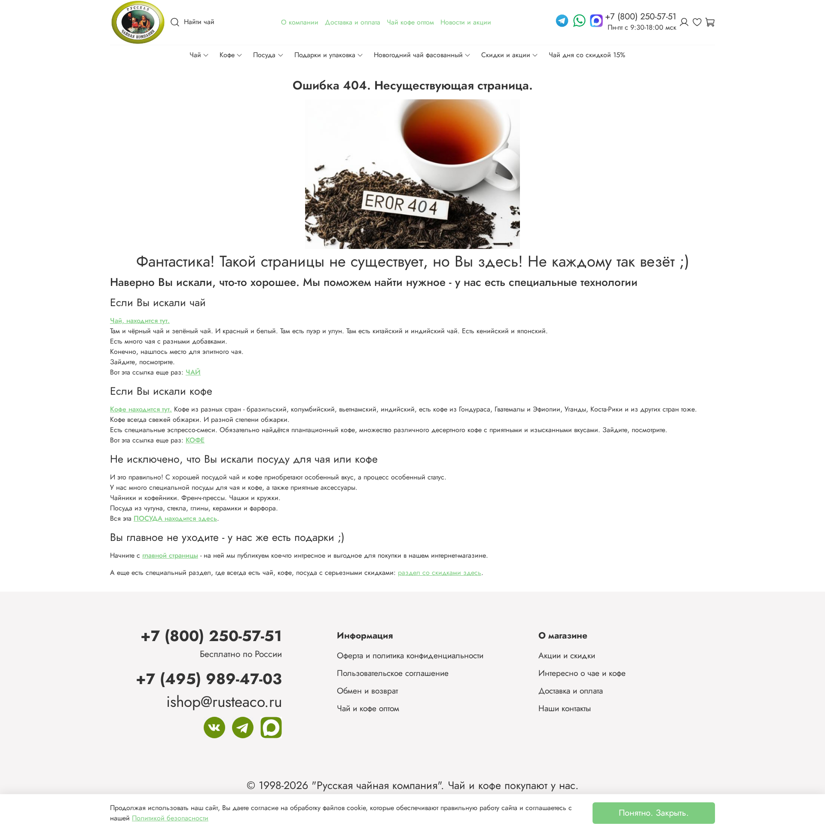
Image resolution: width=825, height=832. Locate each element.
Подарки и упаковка (324, 55)
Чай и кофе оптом (368, 708)
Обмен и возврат (367, 691)
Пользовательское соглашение (393, 673)
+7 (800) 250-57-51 (211, 636)
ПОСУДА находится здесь (175, 518)
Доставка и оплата (570, 691)
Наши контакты (564, 708)
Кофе (227, 55)
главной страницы (170, 555)
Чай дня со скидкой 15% (587, 55)
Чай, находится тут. (140, 320)
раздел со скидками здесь (439, 572)
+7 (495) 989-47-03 (209, 679)
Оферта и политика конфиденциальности (410, 655)
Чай (195, 55)
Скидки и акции (505, 55)
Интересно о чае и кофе (582, 673)
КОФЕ (195, 440)
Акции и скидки (566, 655)
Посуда (264, 55)
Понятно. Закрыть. (654, 813)
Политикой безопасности (170, 818)
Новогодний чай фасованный (418, 55)
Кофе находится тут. (141, 409)
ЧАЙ (193, 372)
